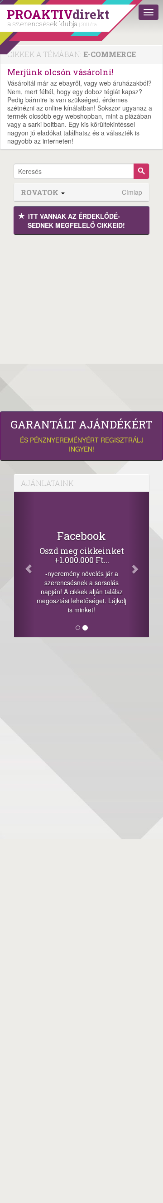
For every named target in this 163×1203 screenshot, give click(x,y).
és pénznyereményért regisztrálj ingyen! (81, 436)
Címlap (132, 192)
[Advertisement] (81, 320)
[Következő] (139, 564)
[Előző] (24, 564)
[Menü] (148, 12)
